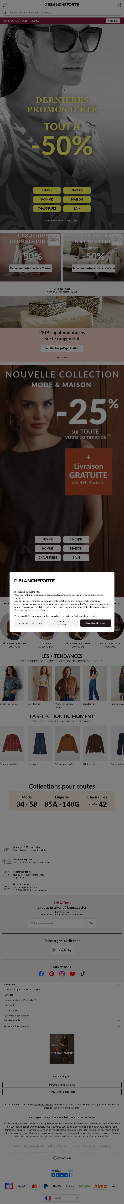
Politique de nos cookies (86, 616)
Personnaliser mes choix (30, 623)
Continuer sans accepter (63, 623)
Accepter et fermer (95, 623)
